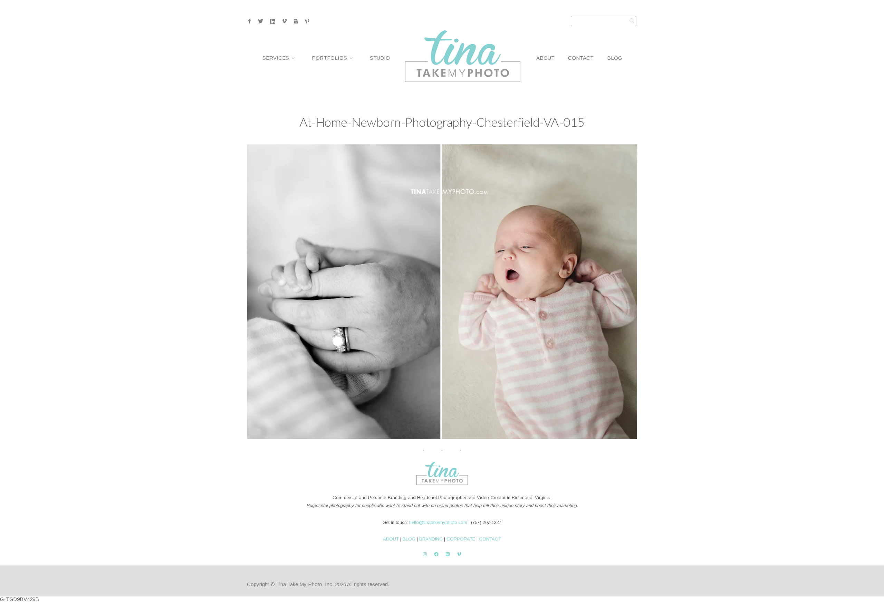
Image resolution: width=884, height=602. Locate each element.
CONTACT (490, 539)
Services (275, 58)
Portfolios (329, 58)
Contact (581, 58)
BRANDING (431, 539)
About (545, 58)
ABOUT (391, 539)
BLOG (409, 539)
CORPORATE (460, 539)
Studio (380, 58)
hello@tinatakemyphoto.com (438, 522)
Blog (614, 58)
